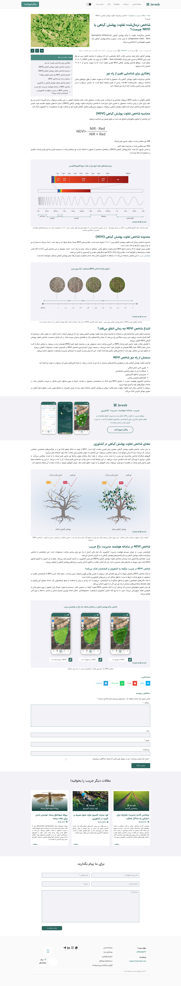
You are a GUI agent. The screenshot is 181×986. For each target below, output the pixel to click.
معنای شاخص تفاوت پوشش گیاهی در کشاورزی (53, 83)
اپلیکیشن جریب (144, 255)
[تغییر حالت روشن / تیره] (88, 4)
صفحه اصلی (136, 4)
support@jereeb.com (137, 961)
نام (147, 731)
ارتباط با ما (143, 957)
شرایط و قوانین (107, 956)
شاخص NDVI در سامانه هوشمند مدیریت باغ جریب (52, 87)
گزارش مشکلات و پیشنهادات (102, 965)
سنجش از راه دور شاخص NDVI (59, 79)
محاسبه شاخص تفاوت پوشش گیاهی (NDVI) (54, 67)
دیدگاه (146, 703)
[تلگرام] (64, 947)
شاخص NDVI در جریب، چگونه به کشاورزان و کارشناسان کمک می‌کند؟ (52, 92)
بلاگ (109, 4)
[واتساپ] (76, 947)
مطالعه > (116, 844)
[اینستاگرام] (72, 947)
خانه (148, 15)
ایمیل (146, 740)
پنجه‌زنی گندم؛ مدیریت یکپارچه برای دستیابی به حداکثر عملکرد (133, 816)
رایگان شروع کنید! (30, 4)
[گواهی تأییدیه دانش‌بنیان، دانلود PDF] (48, 951)
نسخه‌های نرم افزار (105, 961)
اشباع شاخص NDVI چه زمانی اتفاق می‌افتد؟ (54, 75)
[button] (144, 683)
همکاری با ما (108, 952)
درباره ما (126, 4)
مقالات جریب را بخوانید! (137, 15)
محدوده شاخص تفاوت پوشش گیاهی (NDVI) (54, 71)
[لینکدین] (68, 948)
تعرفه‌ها (117, 4)
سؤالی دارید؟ (142, 948)
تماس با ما (100, 4)
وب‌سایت (146, 749)
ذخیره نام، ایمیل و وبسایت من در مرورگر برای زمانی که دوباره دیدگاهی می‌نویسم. (120, 759)
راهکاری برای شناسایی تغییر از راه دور (57, 63)
